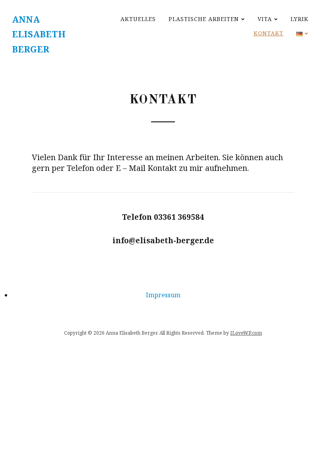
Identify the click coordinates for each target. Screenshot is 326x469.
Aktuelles (138, 19)
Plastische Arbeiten (204, 19)
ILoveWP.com (246, 332)
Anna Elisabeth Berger (39, 34)
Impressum (163, 295)
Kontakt (268, 33)
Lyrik (300, 19)
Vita (265, 19)
